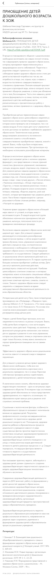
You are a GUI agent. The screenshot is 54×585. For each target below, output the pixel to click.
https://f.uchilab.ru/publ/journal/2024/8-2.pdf (26, 50)
